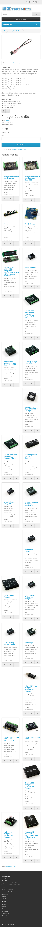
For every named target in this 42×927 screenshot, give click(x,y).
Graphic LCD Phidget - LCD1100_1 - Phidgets (29, 785)
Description (6, 63)
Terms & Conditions (7, 889)
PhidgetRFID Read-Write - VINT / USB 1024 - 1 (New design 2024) (31, 835)
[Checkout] (38, 2)
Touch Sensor (30, 224)
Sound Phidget (30, 267)
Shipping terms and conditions (10, 883)
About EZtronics (6, 881)
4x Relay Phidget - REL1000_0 (31, 362)
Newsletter (5, 918)
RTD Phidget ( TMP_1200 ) (9, 503)
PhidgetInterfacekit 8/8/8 (32, 738)
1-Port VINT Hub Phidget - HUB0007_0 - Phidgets (31, 688)
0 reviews (14, 149)
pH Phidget (29, 643)
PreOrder (4, 879)
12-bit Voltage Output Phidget (10, 643)
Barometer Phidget (29, 550)
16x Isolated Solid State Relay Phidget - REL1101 (10, 456)
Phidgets (8, 120)
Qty (2, 135)
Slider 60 (7, 224)
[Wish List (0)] (33, 2)
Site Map (4, 898)
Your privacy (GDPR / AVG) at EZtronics (12, 885)
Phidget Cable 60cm (15, 31)
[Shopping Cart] (36, 2)
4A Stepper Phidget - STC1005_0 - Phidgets (8, 834)
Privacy (4, 887)
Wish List (4, 916)
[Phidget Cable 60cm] (21, 47)
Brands (4, 904)
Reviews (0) (16, 63)
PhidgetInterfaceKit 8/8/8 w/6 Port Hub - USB (32, 178)
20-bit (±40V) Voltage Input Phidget (30, 597)
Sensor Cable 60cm (10, 866)
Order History (5, 913)
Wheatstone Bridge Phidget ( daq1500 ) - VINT (10, 363)
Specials (4, 906)
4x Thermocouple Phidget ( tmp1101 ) (31, 503)
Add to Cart (21, 145)
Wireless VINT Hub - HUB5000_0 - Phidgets (31, 409)
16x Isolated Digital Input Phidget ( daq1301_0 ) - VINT (30, 314)
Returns (4, 896)
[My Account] (30, 2)
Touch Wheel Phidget (9, 596)
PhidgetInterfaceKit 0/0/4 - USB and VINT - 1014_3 (11, 739)
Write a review (22, 149)
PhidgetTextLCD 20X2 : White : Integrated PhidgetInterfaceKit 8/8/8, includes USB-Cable (11, 271)
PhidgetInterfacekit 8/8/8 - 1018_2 (11, 177)
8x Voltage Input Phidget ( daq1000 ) (31, 456)
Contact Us (5, 894)
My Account (5, 911)
